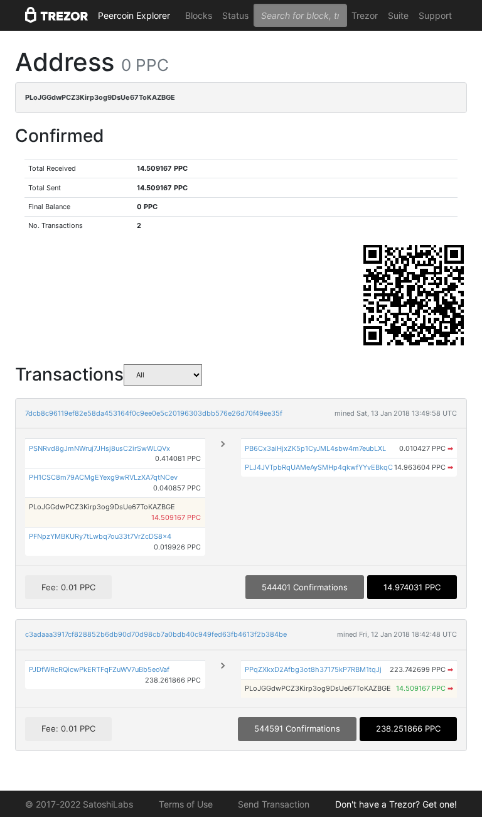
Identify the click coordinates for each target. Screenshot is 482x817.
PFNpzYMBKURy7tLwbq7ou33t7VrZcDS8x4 (100, 536)
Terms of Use (186, 804)
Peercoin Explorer (134, 15)
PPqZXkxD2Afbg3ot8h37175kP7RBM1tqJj (313, 669)
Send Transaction (273, 804)
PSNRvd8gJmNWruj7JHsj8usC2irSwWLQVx (99, 448)
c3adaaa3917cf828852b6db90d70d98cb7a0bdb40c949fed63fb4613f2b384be (156, 634)
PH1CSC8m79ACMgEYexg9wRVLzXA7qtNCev (103, 477)
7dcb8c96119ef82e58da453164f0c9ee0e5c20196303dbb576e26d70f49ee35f (153, 413)
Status (235, 15)
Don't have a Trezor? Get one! (396, 804)
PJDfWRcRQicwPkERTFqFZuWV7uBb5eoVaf (99, 669)
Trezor (364, 15)
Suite (398, 15)
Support (435, 15)
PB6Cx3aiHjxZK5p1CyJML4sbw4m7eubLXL (315, 448)
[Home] (56, 16)
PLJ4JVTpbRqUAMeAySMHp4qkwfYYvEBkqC (319, 467)
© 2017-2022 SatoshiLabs (79, 804)
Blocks (198, 15)
